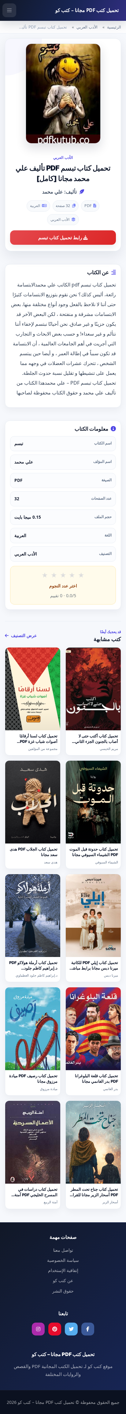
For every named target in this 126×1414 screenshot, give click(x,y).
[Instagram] (38, 1329)
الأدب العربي (87, 27)
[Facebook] (87, 1329)
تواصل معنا (63, 1250)
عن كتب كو (63, 1280)
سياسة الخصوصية (63, 1260)
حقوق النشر (63, 1291)
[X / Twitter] (71, 1329)
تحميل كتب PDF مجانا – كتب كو (87, 10)
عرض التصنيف (23, 635)
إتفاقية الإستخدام (63, 1270)
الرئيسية (114, 27)
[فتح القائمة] (9, 10)
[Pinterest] (54, 1329)
